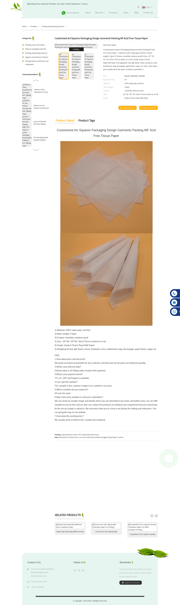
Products (113, 12)
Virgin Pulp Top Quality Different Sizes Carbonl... (70, 532)
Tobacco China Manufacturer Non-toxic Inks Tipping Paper (41, 90)
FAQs (136, 12)
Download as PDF (149, 108)
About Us (99, 12)
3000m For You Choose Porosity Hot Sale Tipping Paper (41, 106)
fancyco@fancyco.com (39, 581)
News (125, 12)
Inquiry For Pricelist (132, 583)
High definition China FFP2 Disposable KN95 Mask (80, 435)
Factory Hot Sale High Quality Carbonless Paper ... (106, 532)
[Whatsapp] (168, 458)
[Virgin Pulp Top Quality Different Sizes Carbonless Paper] (70, 526)
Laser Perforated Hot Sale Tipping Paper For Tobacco (40, 122)
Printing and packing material (53, 26)
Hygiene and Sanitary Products (36, 57)
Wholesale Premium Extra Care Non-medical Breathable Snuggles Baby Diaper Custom (91, 437)
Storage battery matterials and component (36, 63)
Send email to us (129, 108)
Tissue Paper (110, 136)
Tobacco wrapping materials (35, 49)
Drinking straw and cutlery (35, 45)
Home (88, 12)
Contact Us (148, 12)
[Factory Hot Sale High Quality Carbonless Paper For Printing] (106, 526)
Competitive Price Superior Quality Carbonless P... (142, 535)
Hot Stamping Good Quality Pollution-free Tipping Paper (40, 138)
